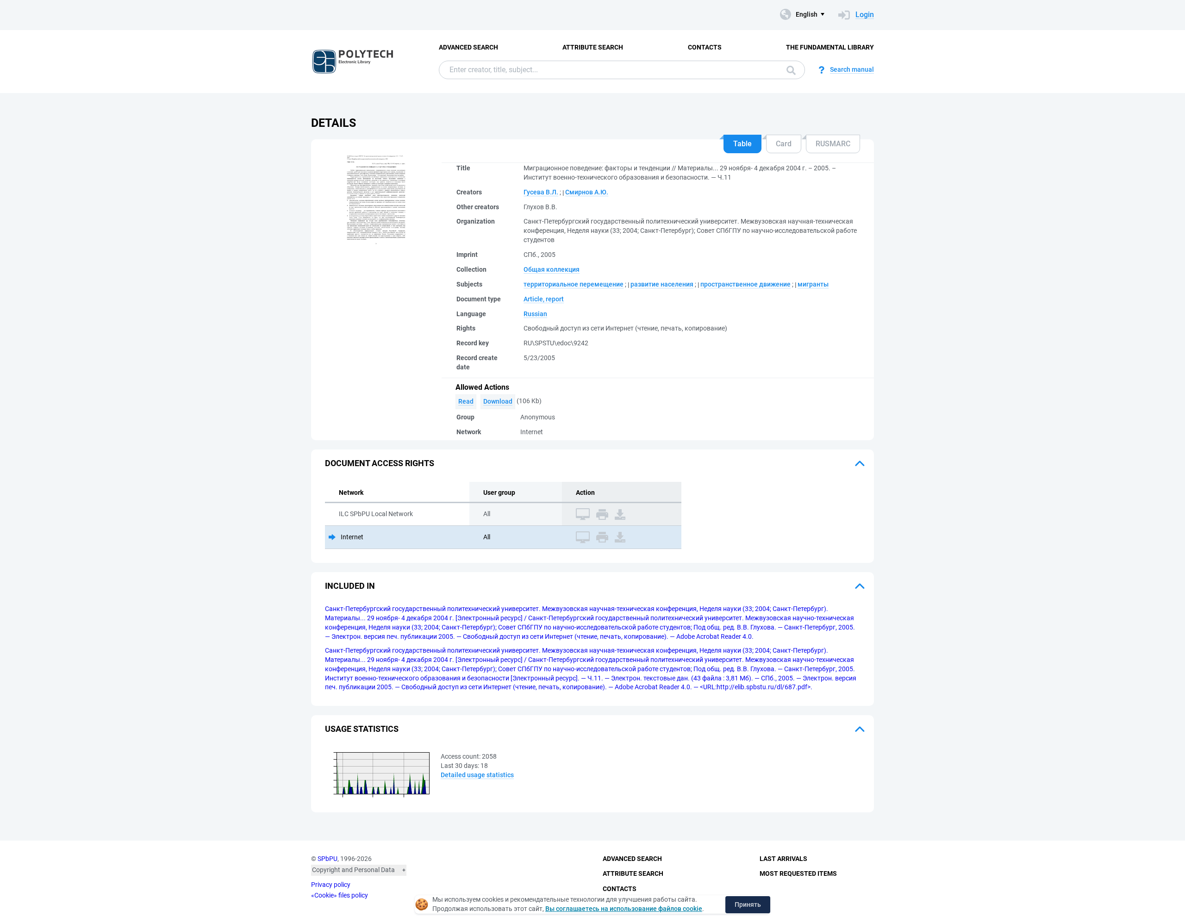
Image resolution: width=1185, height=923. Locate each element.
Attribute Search (592, 47)
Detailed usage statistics (477, 775)
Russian (535, 314)
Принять (748, 904)
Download (497, 401)
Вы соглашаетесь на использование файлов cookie (623, 908)
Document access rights (379, 463)
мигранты (813, 284)
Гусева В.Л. (541, 192)
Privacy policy (330, 884)
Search (789, 70)
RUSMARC (833, 143)
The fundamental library (830, 47)
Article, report (544, 299)
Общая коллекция (552, 269)
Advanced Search (468, 47)
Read (466, 401)
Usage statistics (362, 729)
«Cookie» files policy (339, 895)
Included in (350, 586)
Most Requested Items (798, 873)
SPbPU (327, 858)
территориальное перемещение (574, 284)
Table (742, 143)
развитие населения (661, 284)
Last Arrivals (783, 858)
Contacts (705, 47)
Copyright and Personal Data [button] (353, 869)
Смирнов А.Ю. (586, 192)
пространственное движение (745, 284)
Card (784, 143)
